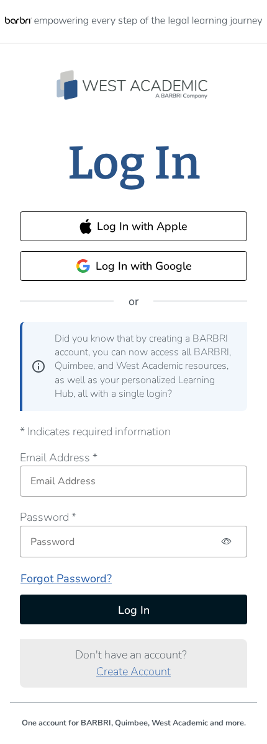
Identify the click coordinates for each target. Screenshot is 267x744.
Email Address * (58, 457)
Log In (134, 610)
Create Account (133, 671)
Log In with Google (144, 266)
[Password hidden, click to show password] (227, 541)
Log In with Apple (142, 226)
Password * (48, 517)
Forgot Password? (66, 578)
